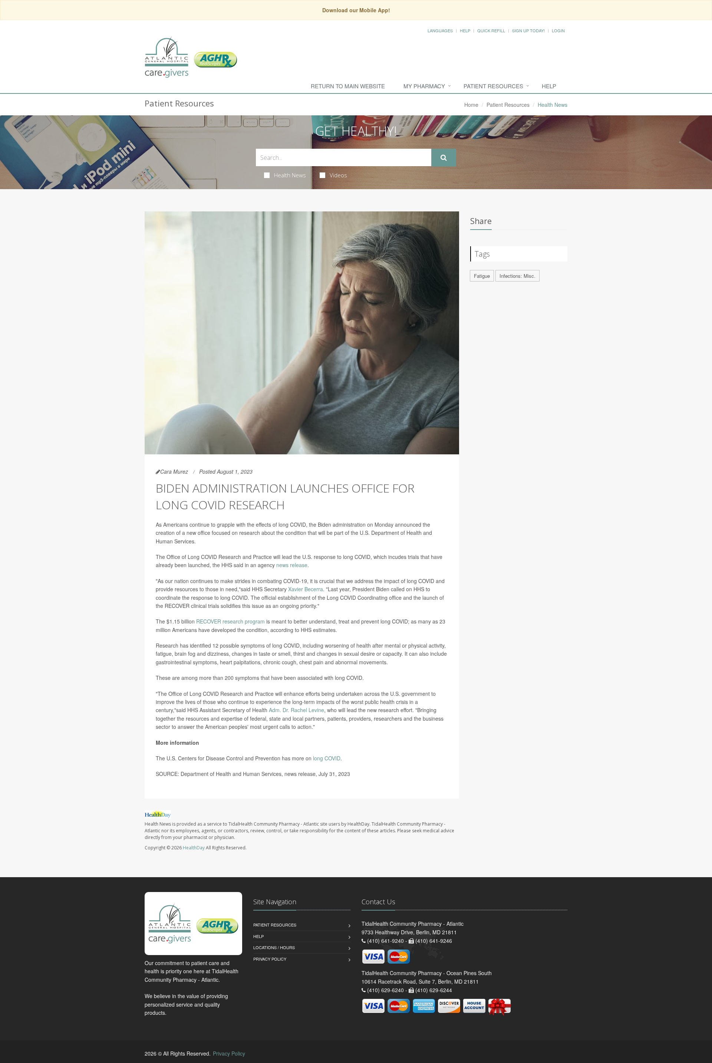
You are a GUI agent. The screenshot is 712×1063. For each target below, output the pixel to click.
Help (465, 30)
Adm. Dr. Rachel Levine (296, 710)
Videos (338, 175)
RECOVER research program (230, 621)
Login (558, 30)
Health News (290, 175)
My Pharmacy (424, 86)
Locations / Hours (274, 947)
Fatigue (482, 275)
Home (471, 104)
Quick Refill (491, 30)
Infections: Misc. (517, 275)
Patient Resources (493, 86)
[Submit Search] (443, 158)
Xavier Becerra (305, 589)
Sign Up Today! (528, 30)
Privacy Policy (269, 959)
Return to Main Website (348, 86)
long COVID (326, 758)
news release (291, 565)
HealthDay (194, 848)
